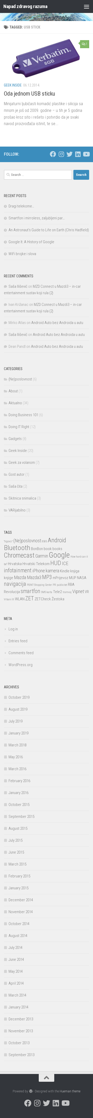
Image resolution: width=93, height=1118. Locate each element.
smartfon (30, 591)
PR (54, 585)
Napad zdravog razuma (25, 6)
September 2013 (21, 1054)
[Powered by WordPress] (30, 1091)
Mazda (20, 577)
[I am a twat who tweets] (69, 154)
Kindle (64, 571)
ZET (29, 598)
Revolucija (12, 591)
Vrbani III (9, 599)
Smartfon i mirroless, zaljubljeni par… (37, 218)
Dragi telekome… (21, 206)
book (48, 548)
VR (87, 591)
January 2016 (18, 792)
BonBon (37, 548)
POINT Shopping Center (39, 585)
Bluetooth (17, 548)
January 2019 (18, 733)
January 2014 (18, 1007)
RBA (71, 584)
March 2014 (17, 995)
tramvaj (67, 592)
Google (59, 555)
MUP (72, 577)
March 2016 (17, 769)
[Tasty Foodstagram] (61, 154)
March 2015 (17, 864)
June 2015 (16, 852)
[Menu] (86, 6)
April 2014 (16, 983)
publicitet (62, 585)
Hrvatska (15, 563)
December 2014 (21, 900)
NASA (81, 577)
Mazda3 (34, 577)
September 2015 (21, 816)
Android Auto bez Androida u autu (57, 322)
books (57, 548)
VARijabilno (17, 510)
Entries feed (18, 641)
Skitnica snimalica (22, 498)
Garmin (41, 556)
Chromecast (19, 555)
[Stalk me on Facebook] (53, 154)
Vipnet (78, 591)
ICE (65, 563)
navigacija (15, 584)
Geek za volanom (22, 462)
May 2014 (16, 971)
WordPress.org (21, 664)
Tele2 (57, 591)
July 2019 (15, 721)
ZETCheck (43, 599)
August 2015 (18, 828)
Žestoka (58, 599)
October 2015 (19, 804)
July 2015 (15, 840)
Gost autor (17, 474)
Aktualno (15, 403)
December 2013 (21, 1019)
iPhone (38, 571)
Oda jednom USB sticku (29, 93)
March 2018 (17, 745)
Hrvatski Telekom (36, 563)
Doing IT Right (19, 426)
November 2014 (21, 912)
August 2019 (18, 709)
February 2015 (19, 876)
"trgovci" (8, 541)
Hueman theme (70, 1091)
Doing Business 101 (23, 415)
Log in (13, 629)
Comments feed (21, 653)
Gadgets (15, 438)
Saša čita (15, 486)
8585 (44, 541)
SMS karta (46, 592)
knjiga (74, 571)
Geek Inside (13, 85)
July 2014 (15, 947)
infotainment (18, 570)
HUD (55, 563)
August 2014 (18, 935)
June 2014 (16, 959)
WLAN (20, 599)
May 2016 (16, 757)
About (13, 391)
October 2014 (19, 923)
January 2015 (18, 888)
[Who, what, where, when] (78, 154)
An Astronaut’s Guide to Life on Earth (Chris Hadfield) (49, 230)
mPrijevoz (60, 577)
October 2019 (19, 697)
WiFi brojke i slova (22, 253)
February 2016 (19, 780)
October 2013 (19, 1043)
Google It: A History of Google (31, 242)
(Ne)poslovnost (20, 379)
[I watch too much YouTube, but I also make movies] (86, 154)
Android (57, 540)
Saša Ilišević (18, 286)
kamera (52, 571)
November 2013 (21, 1031)
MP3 (47, 577)
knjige (8, 577)
